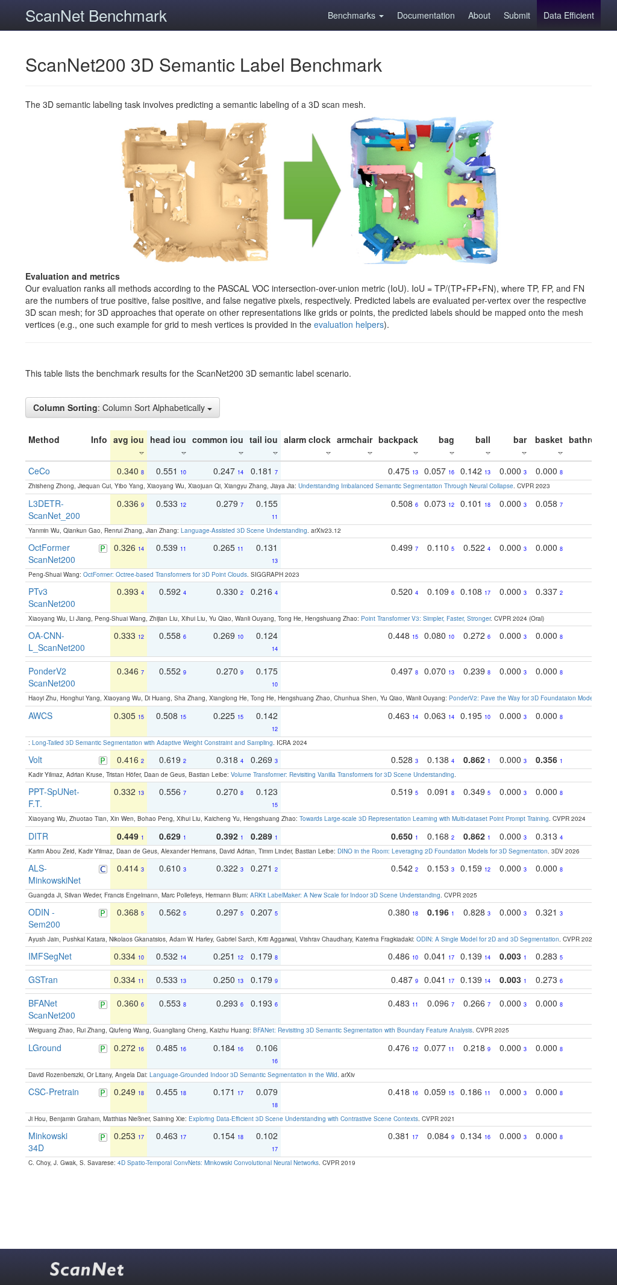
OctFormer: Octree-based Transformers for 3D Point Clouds (165, 574)
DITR (38, 836)
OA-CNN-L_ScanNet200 (56, 641)
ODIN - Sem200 (44, 918)
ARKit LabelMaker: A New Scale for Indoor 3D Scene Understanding (345, 895)
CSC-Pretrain (53, 1091)
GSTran (43, 979)
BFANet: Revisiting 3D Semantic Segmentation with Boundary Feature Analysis (362, 1030)
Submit (517, 15)
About (479, 15)
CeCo (39, 471)
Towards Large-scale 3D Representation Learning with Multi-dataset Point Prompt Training (424, 818)
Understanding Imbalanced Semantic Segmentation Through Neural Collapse (405, 486)
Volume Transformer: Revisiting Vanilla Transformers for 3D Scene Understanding (342, 774)
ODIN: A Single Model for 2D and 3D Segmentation (487, 939)
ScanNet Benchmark (96, 15)
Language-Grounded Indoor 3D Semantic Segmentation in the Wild (243, 1074)
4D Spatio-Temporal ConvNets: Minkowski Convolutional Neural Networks (218, 1162)
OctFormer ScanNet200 (51, 553)
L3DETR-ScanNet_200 (54, 509)
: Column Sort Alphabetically (120, 407)
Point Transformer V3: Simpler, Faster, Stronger (425, 618)
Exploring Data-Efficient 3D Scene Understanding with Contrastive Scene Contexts (303, 1118)
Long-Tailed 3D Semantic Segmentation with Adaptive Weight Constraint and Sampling (152, 742)
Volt (35, 759)
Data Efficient (568, 15)
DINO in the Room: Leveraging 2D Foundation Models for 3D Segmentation (442, 851)
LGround (44, 1048)
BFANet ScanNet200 (51, 1009)
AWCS (40, 715)
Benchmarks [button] (353, 15)
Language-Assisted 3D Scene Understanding (244, 530)
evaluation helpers (349, 324)
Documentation (426, 15)
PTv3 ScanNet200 (51, 597)
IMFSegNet (50, 956)
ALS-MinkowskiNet (54, 874)
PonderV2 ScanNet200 (51, 677)
